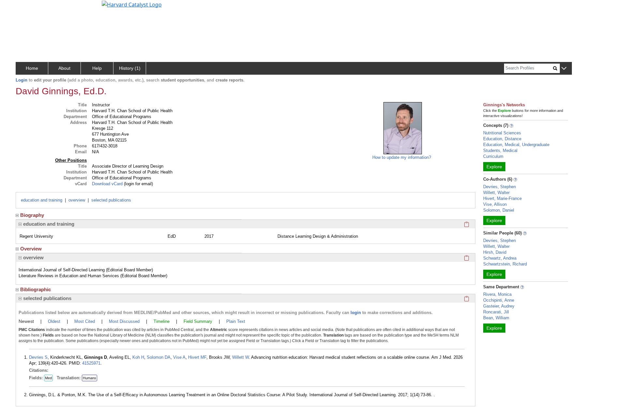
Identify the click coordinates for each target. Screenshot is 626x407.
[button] (564, 68)
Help (97, 68)
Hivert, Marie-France (502, 198)
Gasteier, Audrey (498, 306)
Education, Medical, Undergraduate (516, 144)
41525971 (91, 363)
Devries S (38, 357)
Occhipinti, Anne (498, 300)
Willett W (240, 357)
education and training (41, 200)
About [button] (64, 68)
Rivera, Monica (497, 294)
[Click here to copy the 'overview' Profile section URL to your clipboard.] (466, 257)
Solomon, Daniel (498, 210)
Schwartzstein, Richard (505, 264)
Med (48, 378)
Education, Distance (502, 138)
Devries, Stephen (499, 186)
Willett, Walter (496, 192)
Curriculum (493, 156)
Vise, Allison (495, 204)
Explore (494, 166)
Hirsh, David (494, 252)
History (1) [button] (130, 68)
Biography (32, 215)
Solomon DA (159, 357)
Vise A (179, 357)
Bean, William (496, 317)
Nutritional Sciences (502, 132)
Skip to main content (27, 8)
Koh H (138, 357)
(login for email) (138, 183)
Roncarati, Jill (496, 311)
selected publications (111, 200)
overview (76, 200)
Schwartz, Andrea (499, 258)
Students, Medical (500, 150)
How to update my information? (401, 157)
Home (32, 68)
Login (21, 80)
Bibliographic (35, 289)
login (355, 312)
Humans (89, 378)
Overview (31, 248)
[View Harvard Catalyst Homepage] (132, 4)
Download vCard (107, 183)
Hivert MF (197, 357)
